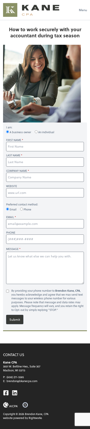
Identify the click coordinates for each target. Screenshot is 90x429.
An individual (46, 132)
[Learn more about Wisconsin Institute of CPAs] (25, 405)
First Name (13, 140)
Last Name (13, 155)
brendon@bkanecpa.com (22, 381)
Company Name (16, 171)
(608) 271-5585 (15, 377)
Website (11, 186)
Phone (27, 209)
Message (12, 249)
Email (13, 209)
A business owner (20, 132)
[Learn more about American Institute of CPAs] (10, 405)
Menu (83, 10)
